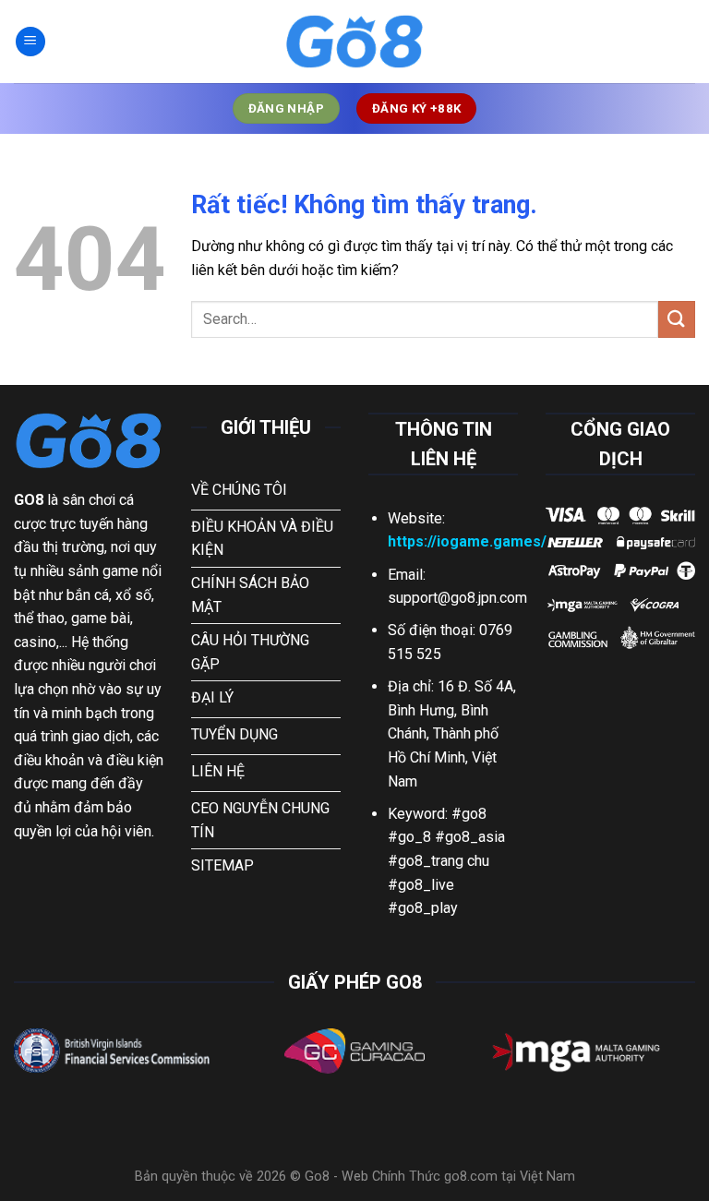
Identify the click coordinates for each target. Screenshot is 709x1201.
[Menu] (30, 42)
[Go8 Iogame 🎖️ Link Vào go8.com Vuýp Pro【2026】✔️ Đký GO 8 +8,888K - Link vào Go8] (354, 41)
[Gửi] (676, 319)
